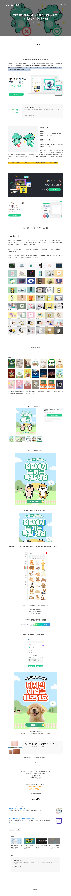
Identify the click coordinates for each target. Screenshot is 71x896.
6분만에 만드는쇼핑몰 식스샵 (17, 809)
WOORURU (35, 889)
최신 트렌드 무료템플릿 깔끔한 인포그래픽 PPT (21, 819)
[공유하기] (12, 829)
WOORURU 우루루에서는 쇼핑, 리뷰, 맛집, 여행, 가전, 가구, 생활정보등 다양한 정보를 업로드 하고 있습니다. (33, 863)
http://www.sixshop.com (14, 806)
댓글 (12, 855)
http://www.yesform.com (15, 816)
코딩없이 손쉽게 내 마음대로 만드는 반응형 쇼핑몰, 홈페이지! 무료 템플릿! (26, 810)
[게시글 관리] (13, 829)
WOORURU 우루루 (12, 5)
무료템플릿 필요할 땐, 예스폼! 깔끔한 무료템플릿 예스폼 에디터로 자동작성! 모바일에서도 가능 (30, 821)
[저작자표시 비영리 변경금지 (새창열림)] (23, 829)
